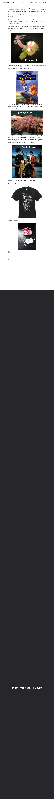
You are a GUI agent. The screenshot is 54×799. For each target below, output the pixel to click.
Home (23, 2)
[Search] (50, 2)
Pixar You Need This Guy (27, 687)
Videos (44, 2)
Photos (40, 2)
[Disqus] (27, 271)
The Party (31, 2)
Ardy (36, 2)
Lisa (11, 252)
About (27, 2)
